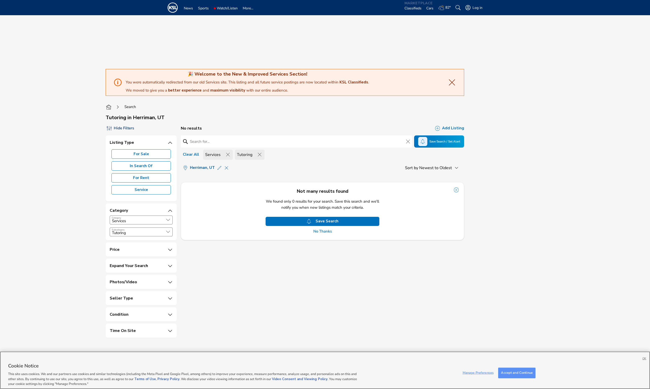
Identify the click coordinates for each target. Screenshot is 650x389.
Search (130, 106)
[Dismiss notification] (456, 189)
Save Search (327, 221)
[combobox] (141, 220)
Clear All (191, 154)
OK (644, 358)
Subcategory (118, 229)
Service (141, 189)
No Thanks (322, 231)
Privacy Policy (168, 379)
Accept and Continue (516, 372)
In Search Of (141, 165)
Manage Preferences (478, 372)
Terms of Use (145, 379)
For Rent (141, 177)
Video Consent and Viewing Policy (300, 379)
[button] (168, 219)
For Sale (141, 153)
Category (116, 217)
